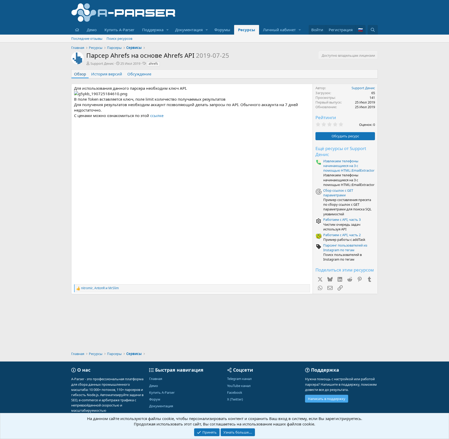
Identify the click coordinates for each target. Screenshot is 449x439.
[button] (167, 30)
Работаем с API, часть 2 (342, 235)
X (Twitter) (235, 399)
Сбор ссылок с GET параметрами (338, 192)
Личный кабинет (279, 29)
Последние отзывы (86, 38)
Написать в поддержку (326, 398)
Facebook (234, 392)
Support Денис (102, 63)
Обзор (80, 73)
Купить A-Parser (119, 29)
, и (100, 288)
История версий (106, 73)
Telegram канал (239, 378)
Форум (154, 399)
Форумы (222, 29)
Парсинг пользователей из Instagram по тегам (345, 247)
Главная (155, 378)
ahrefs (153, 63)
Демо (92, 29)
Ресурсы (246, 29)
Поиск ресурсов (119, 38)
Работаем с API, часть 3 (342, 219)
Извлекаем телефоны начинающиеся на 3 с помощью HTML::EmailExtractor (348, 166)
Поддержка (152, 29)
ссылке (156, 115)
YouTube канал (239, 385)
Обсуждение (139, 73)
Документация (189, 29)
